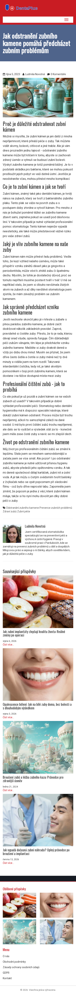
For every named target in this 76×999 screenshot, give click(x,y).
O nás (6, 956)
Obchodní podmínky (14, 961)
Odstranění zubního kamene (22, 507)
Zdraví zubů (10, 511)
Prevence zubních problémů (55, 507)
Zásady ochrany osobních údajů (21, 967)
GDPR (6, 972)
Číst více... (8, 644)
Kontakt (7, 978)
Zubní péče (23, 511)
